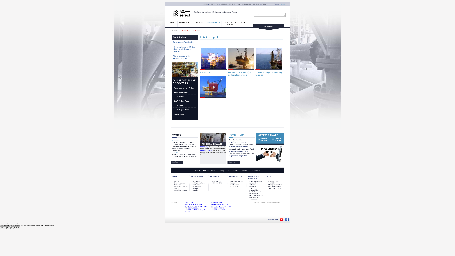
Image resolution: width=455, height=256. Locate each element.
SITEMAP (256, 171)
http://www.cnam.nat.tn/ (238, 151)
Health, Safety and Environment (255, 192)
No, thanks (15, 228)
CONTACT (256, 4)
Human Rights (253, 190)
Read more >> (176, 162)
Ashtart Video (179, 114)
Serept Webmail (264, 139)
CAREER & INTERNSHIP (227, 4)
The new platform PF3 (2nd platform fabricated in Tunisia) (240, 73)
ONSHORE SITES (217, 183)
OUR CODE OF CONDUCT (230, 23)
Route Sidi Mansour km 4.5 (219, 204)
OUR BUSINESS (185, 22)
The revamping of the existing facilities (268, 73)
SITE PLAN (264, 4)
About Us (176, 181)
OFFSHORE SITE (217, 181)
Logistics (195, 190)
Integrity (195, 188)
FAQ (238, 4)
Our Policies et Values (180, 190)
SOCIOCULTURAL (210, 171)
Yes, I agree (5, 228)
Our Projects (213, 22)
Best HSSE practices (274, 186)
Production (196, 185)
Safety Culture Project (275, 188)
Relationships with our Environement (256, 196)
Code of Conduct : (206, 150)
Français (276, 4)
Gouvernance (253, 199)
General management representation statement (256, 183)
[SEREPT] (204, 17)
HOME (205, 4)
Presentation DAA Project (183, 42)
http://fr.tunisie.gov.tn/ (238, 156)
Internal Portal (279, 139)
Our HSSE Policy (273, 181)
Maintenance (197, 186)
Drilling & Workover (199, 183)
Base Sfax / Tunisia (216, 202)
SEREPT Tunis (189, 202)
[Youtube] (281, 219)
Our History (177, 185)
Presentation (206, 72)
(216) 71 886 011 (193, 208)
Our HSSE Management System (275, 184)
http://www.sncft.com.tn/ (238, 146)
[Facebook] (287, 219)
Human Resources (179, 183)
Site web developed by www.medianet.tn (267, 202)
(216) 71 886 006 (193, 210)
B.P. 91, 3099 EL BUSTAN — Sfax (221, 206)
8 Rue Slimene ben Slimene (193, 204)
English (283, 4)
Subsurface (196, 181)
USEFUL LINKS (246, 4)
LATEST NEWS (213, 4)
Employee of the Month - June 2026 (183, 150)
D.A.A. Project (195, 30)
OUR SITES (199, 22)
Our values (252, 186)
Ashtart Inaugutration (181, 92)
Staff (250, 188)
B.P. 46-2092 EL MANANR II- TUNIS (196, 206)
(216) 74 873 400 (219, 208)
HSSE (243, 22)
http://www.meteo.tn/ (237, 142)
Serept (172, 22)
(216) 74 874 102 (219, 210)
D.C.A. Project (234, 186)
